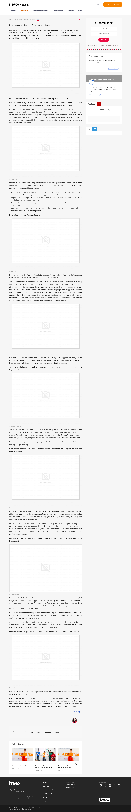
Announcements (96, 56)
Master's (57, 732)
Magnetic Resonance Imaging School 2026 (102, 60)
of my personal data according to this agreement (104, 47)
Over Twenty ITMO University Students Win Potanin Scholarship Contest (67, 766)
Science (13, 10)
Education (24, 10)
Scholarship (30, 732)
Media (44, 797)
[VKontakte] (79, 19)
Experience (48, 732)
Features (71, 10)
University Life (58, 10)
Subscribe (103, 40)
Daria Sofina (66, 720)
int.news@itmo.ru (99, 95)
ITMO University (104, 110)
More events (113, 68)
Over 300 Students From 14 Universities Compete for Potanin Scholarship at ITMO (44, 766)
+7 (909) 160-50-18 (71, 785)
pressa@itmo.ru (70, 787)
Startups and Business (40, 10)
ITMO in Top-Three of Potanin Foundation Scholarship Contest (22, 765)
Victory (39, 732)
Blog (80, 10)
